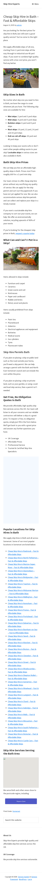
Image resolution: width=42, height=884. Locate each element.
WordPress (23, 879)
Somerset (16, 811)
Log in (30, 879)
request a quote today (25, 233)
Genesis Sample (23, 877)
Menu (36, 4)
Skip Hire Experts (11, 3)
